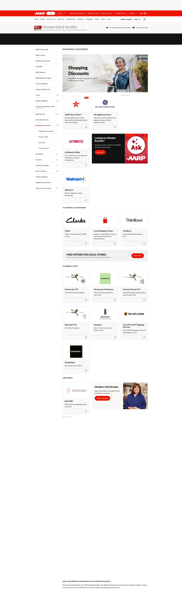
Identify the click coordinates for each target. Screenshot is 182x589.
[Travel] (57, 95)
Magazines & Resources (43, 182)
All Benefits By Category (44, 78)
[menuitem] (36, 20)
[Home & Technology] (57, 165)
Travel (38, 95)
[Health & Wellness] (57, 101)
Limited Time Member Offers (45, 106)
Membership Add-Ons (43, 61)
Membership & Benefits (77, 13)
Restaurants (39, 154)
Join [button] (50, 13)
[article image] (137, 19)
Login (141, 13)
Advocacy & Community (43, 188)
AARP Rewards (41, 72)
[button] (145, 19)
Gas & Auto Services (42, 120)
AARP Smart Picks (93, 13)
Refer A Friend (40, 55)
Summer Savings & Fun (43, 89)
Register (132, 13)
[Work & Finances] (57, 171)
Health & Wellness (41, 101)
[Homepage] (40, 13)
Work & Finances (41, 171)
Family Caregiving (41, 177)
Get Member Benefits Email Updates (120, 27)
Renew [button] (60, 13)
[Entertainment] (57, 114)
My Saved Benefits (42, 84)
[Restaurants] (57, 154)
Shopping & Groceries (43, 125)
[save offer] (86, 127)
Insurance (39, 160)
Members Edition (106, 13)
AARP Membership (42, 49)
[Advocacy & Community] (57, 188)
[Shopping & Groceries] (57, 125)
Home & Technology (42, 165)
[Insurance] (57, 160)
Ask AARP (39, 66)
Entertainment (40, 114)
